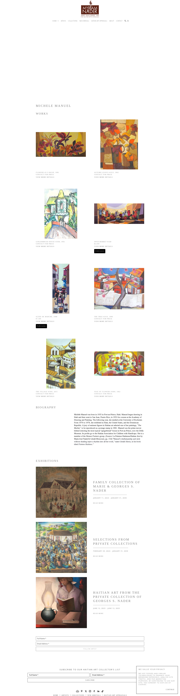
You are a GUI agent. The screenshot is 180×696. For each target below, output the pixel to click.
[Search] (125, 21)
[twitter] (86, 691)
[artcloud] (77, 691)
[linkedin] (98, 691)
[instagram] (90, 691)
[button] (55, 21)
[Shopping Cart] (128, 21)
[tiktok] (102, 691)
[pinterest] (82, 691)
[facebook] (94, 691)
